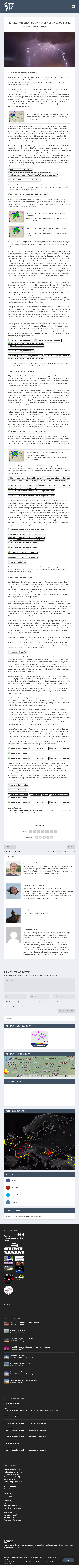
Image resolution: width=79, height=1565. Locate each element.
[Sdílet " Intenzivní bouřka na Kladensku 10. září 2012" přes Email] (51, 831)
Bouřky (41, 27)
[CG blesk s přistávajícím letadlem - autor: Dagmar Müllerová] (31, 491)
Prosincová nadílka (17, 1372)
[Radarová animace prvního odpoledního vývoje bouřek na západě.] (16, 121)
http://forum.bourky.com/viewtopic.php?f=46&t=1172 (28, 810)
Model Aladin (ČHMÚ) (11, 1479)
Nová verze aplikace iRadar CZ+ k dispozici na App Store (26, 1424)
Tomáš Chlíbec (29, 910)
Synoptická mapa (10, 1486)
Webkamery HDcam (11, 1517)
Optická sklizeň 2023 (17, 1355)
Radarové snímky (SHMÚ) (13, 1472)
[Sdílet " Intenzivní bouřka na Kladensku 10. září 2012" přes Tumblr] (43, 831)
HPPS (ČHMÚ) (8, 1496)
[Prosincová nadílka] (6, 1373)
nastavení (7, 1563)
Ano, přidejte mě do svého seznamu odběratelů (22, 1006)
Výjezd (41, 825)
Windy (6, 1503)
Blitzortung (8, 1501)
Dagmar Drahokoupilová (33, 885)
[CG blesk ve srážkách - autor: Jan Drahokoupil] (26, 343)
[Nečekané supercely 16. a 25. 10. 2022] (6, 1381)
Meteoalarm (8, 1493)
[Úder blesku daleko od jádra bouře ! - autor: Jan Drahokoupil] (29, 172)
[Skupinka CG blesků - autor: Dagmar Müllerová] (26, 540)
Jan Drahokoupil (30, 863)
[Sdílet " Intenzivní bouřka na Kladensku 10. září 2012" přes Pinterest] (47, 831)
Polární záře (22, 1324)
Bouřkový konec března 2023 (20, 1364)
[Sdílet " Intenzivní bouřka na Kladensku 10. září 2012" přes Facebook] (30, 831)
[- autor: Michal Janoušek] (17, 652)
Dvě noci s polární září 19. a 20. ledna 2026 (25, 1322)
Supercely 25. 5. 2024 (17, 1330)
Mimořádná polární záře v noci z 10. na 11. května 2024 (30, 1347)
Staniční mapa (9, 1489)
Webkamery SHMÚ (10, 1515)
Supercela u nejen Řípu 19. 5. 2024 (22, 1339)
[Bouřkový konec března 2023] (6, 1364)
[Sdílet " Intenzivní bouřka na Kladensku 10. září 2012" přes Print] (55, 831)
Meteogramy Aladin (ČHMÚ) (14, 1482)
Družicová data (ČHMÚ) (12, 1474)
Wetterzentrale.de (10, 1506)
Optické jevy (29, 1357)
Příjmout (68, 1560)
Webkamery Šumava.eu (12, 1520)
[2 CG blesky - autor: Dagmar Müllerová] (23, 552)
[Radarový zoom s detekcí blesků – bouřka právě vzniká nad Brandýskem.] (16, 221)
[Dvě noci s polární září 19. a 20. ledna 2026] (6, 1323)
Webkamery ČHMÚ (10, 1513)
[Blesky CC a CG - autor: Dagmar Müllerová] (53, 485)
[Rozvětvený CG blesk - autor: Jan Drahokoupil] (24, 180)
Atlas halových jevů (13, 1403)
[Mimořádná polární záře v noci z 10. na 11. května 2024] (6, 1348)
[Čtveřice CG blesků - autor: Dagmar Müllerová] (26, 530)
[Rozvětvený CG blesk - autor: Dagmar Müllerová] (26, 431)
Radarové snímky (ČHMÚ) (13, 1470)
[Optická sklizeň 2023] (6, 1356)
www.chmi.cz (13, 813)
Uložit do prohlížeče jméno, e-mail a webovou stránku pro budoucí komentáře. (32, 1002)
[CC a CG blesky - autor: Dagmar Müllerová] (24, 478)
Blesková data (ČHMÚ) (12, 1477)
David (6, 1408)
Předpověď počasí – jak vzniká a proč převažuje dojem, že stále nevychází (32, 1410)
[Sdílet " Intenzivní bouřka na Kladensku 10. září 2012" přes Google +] (39, 831)
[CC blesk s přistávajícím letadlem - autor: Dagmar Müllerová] (31, 496)
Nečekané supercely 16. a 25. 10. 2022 (23, 1380)
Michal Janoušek (30, 929)
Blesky (35, 27)
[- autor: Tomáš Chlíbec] (17, 562)
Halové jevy (21, 1357)
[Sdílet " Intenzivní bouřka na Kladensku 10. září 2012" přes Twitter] (35, 831)
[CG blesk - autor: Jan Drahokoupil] (20, 170)
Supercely (21, 1332)
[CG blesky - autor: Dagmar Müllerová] (22, 542)
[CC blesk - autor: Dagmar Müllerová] (22, 481)
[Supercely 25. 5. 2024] (6, 1331)
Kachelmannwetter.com (12, 1508)
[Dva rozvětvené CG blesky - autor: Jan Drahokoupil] (27, 194)
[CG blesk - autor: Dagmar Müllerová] (56, 478)
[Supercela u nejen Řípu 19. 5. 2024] (6, 1340)
